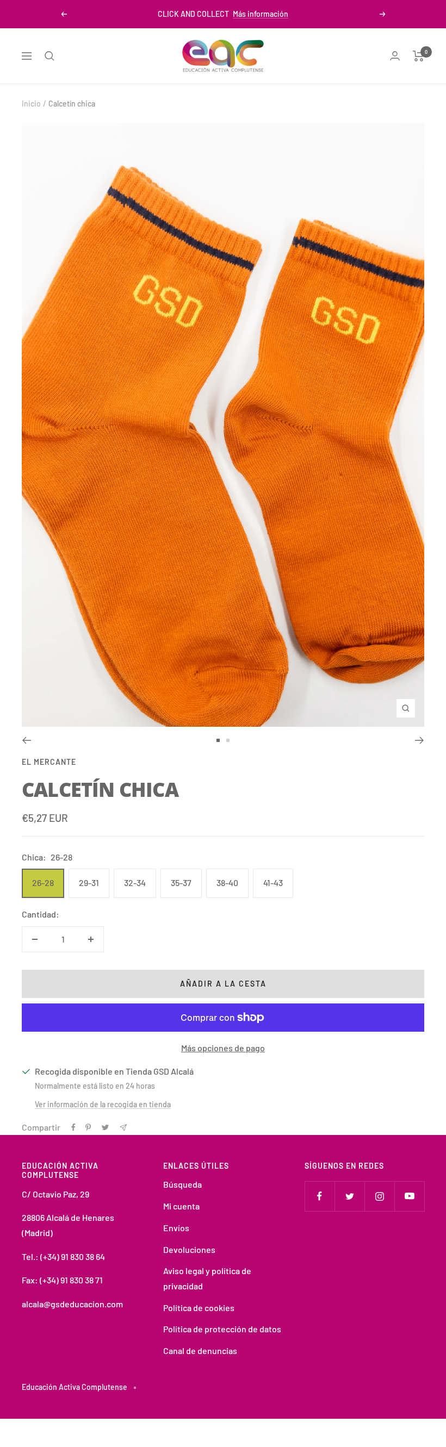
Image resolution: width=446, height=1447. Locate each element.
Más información (260, 13)
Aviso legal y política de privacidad (207, 1278)
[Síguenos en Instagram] (379, 1196)
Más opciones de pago (223, 1048)
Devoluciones (189, 1249)
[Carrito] (418, 56)
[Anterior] (26, 740)
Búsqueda (182, 1184)
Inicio (31, 103)
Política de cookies (198, 1307)
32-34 (135, 882)
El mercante (49, 761)
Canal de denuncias (200, 1350)
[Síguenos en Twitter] (349, 1196)
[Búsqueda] (49, 56)
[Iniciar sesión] (395, 55)
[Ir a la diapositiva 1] (218, 740)
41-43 (273, 882)
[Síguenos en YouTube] (409, 1196)
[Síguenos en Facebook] (319, 1196)
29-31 (89, 882)
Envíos (176, 1228)
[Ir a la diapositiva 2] (228, 740)
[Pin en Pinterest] (88, 1127)
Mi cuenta (181, 1206)
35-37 (181, 882)
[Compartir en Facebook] (73, 1127)
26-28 (43, 882)
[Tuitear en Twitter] (105, 1127)
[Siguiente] (419, 740)
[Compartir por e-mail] (123, 1127)
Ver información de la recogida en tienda (103, 1104)
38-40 (227, 882)
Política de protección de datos (222, 1329)
